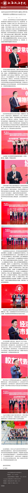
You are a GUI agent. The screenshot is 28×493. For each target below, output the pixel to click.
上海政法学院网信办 (11, 476)
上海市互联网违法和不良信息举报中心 (14, 472)
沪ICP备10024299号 (17, 478)
